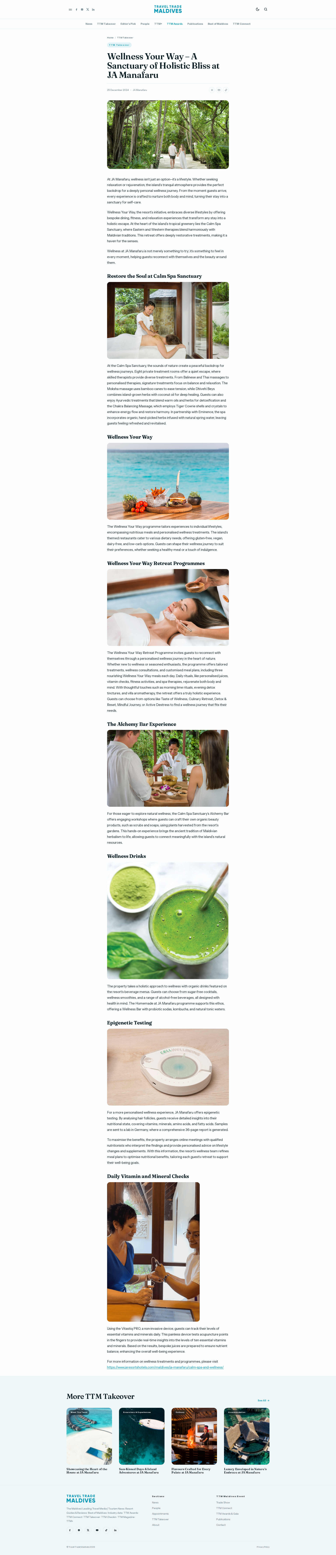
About (155, 1524)
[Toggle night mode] (257, 9)
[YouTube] (97, 1530)
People (145, 23)
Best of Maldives (218, 23)
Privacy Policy (263, 1547)
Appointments (160, 1513)
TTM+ (158, 23)
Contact (221, 1524)
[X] (87, 9)
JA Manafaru (140, 90)
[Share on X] (212, 90)
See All (262, 1400)
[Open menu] (70, 9)
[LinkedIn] (93, 9)
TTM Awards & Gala (227, 1513)
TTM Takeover (106, 23)
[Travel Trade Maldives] (80, 1499)
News (89, 23)
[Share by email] (219, 90)
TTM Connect (241, 23)
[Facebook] (76, 9)
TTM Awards (175, 23)
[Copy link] (226, 90)
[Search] (266, 9)
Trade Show (223, 1502)
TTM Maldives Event (230, 1496)
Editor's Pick (128, 23)
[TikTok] (106, 1530)
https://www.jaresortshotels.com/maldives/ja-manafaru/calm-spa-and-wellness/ (165, 1367)
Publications (195, 23)
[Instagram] (82, 9)
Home (110, 37)
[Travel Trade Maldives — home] (168, 9)
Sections (158, 1496)
